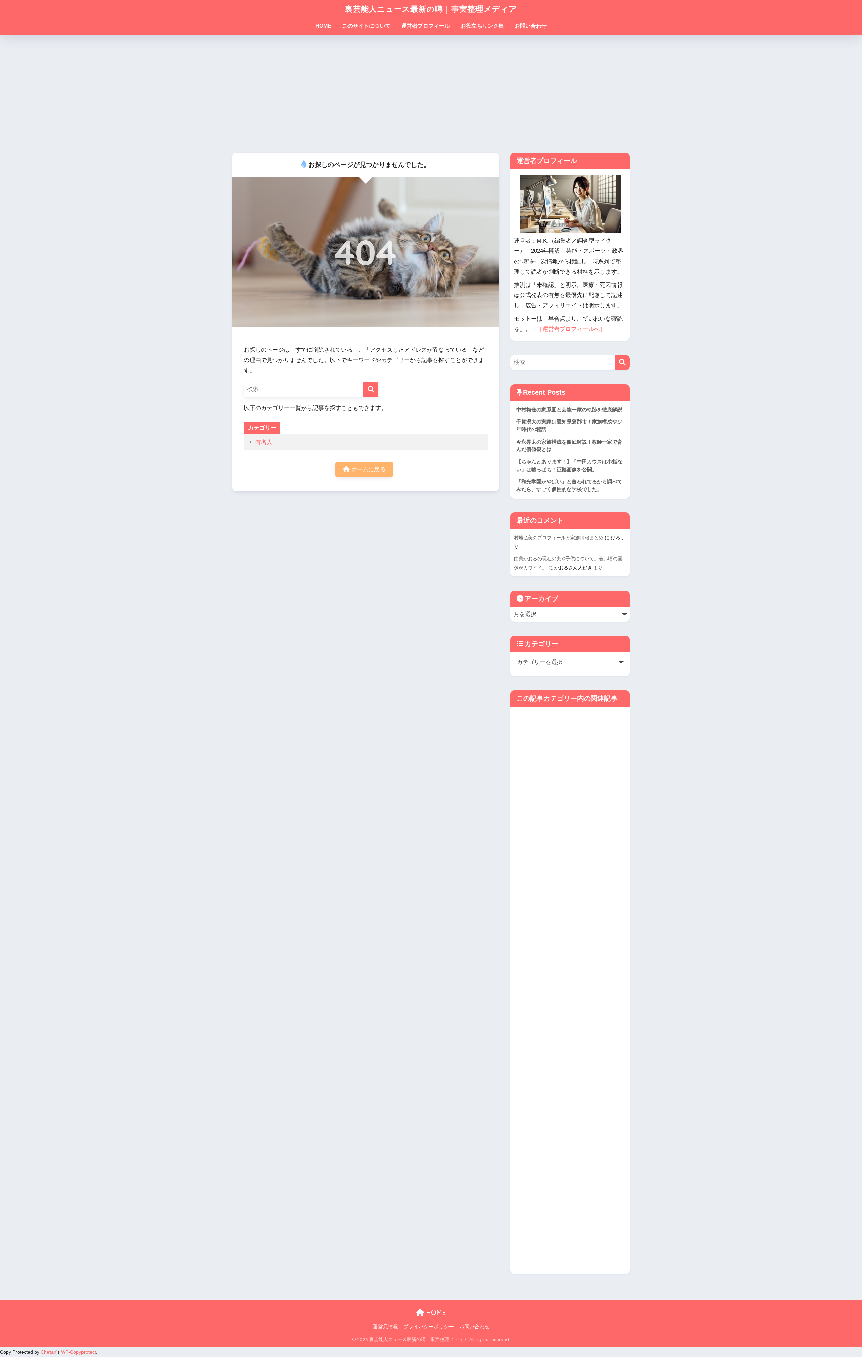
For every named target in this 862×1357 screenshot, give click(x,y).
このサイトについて (366, 26)
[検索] (370, 389)
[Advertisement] (431, 94)
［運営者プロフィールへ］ (571, 329)
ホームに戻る (368, 469)
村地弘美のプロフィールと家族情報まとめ (558, 537)
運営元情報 (385, 1326)
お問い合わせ (531, 26)
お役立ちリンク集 (482, 26)
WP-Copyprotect (78, 1352)
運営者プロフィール (425, 26)
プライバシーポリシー (428, 1326)
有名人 (263, 442)
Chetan (48, 1352)
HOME (323, 26)
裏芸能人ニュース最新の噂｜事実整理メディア (431, 9)
